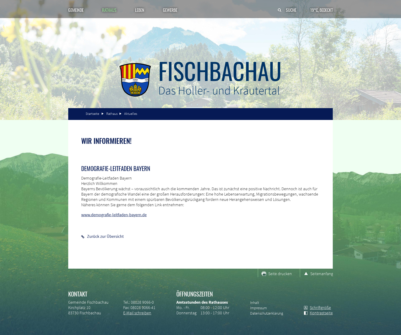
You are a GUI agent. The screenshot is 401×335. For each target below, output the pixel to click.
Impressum (258, 308)
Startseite (92, 113)
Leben (139, 10)
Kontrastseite (321, 313)
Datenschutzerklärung (266, 313)
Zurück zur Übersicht (105, 236)
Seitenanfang (321, 273)
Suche (291, 10)
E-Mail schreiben (137, 313)
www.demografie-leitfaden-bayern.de (114, 214)
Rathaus (112, 113)
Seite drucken (280, 273)
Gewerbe (170, 10)
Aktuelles (130, 113)
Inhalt (254, 302)
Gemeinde (76, 10)
